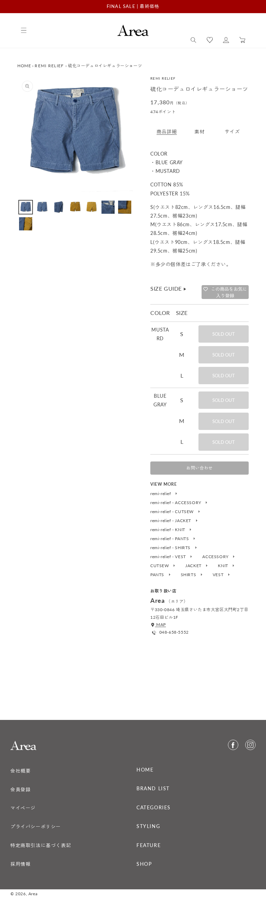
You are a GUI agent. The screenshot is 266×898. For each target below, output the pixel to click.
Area (32, 893)
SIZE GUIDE (168, 288)
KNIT (223, 566)
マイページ (23, 808)
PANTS (158, 575)
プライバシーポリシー (35, 826)
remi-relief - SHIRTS (171, 548)
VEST (219, 575)
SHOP (144, 864)
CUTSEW (160, 566)
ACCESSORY (216, 557)
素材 (199, 131)
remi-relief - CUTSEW (172, 512)
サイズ (232, 131)
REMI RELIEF (49, 65)
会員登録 (20, 789)
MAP (160, 624)
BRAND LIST (153, 788)
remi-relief (161, 494)
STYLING (148, 826)
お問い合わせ (199, 467)
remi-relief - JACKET (171, 521)
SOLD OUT (223, 334)
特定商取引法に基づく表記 (40, 845)
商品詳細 (167, 131)
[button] (193, 40)
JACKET (194, 566)
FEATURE (148, 845)
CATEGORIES (153, 807)
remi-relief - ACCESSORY (176, 503)
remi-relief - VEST (168, 557)
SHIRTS (189, 575)
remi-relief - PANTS (170, 539)
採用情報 (20, 864)
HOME (24, 65)
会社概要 (20, 771)
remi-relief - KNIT (168, 530)
